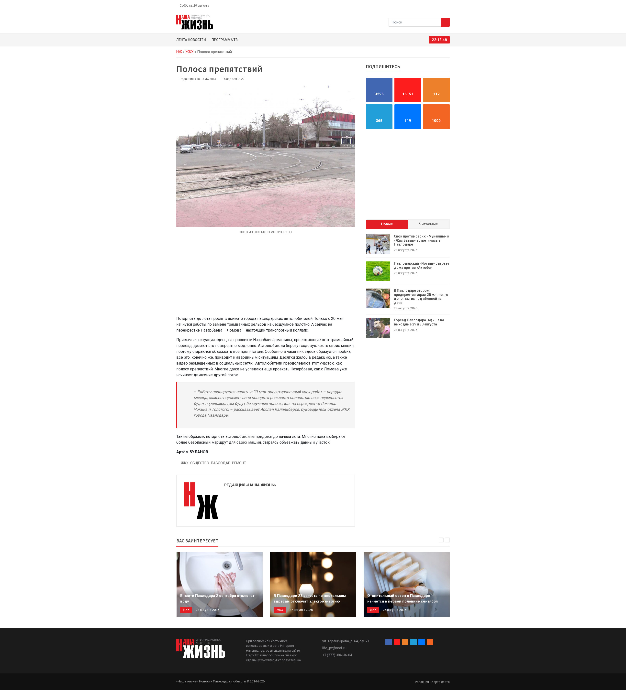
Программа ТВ (225, 40)
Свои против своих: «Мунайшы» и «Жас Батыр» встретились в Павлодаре (421, 240)
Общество (199, 463)
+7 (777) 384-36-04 (337, 655)
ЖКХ (189, 52)
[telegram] (436, 5)
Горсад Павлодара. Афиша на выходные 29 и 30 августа (419, 322)
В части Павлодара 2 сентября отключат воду (217, 598)
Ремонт (239, 463)
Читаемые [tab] (428, 224)
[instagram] (425, 5)
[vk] (442, 5)
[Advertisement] (265, 278)
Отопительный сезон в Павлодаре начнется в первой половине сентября (402, 598)
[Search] (445, 22)
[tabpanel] (408, 286)
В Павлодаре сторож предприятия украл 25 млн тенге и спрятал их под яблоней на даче (421, 297)
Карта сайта (441, 682)
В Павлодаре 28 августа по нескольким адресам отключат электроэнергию (310, 598)
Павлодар (220, 463)
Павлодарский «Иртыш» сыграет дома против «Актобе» (421, 265)
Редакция (422, 682)
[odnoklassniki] (431, 5)
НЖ (179, 52)
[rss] (448, 5)
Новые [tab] (387, 224)
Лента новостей (191, 40)
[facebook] (419, 5)
